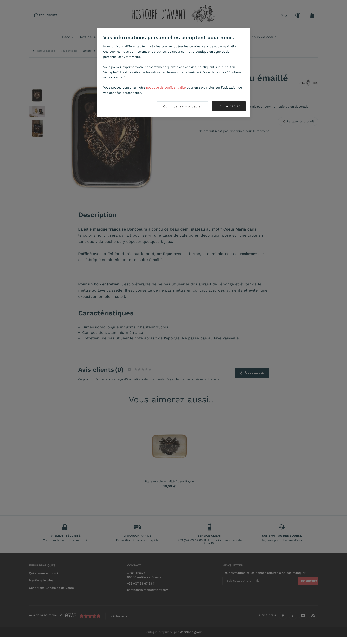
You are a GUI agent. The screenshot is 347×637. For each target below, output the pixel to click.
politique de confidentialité (166, 87)
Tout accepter (229, 106)
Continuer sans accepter (182, 106)
